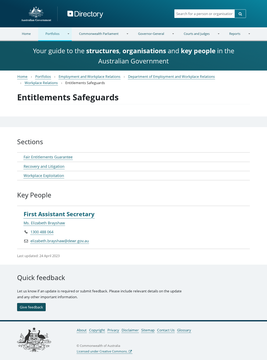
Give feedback (31, 307)
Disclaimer (130, 330)
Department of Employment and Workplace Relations (171, 76)
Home (26, 34)
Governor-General (147, 36)
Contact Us (166, 330)
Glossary (184, 330)
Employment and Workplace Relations (89, 76)
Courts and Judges (192, 36)
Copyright (97, 330)
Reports (231, 36)
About (82, 330)
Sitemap (148, 330)
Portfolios (48, 36)
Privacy (113, 330)
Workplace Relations (41, 82)
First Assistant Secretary (59, 214)
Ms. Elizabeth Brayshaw (44, 222)
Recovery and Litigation (44, 166)
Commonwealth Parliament (95, 36)
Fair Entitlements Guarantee (48, 156)
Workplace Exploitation (44, 175)
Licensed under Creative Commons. (102, 351)
